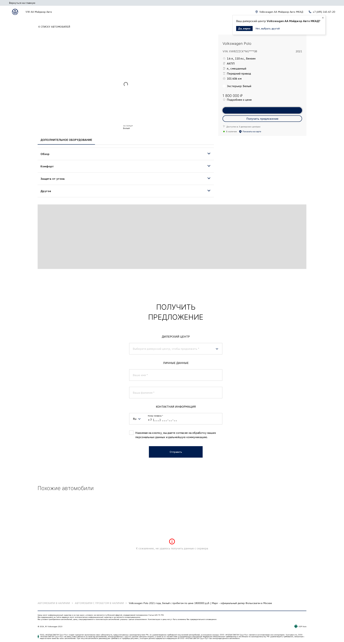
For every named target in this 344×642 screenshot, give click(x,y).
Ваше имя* (140, 375)
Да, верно (244, 28)
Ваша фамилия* (143, 392)
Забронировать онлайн (262, 110)
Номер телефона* (155, 416)
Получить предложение (262, 118)
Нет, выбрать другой (267, 28)
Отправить (176, 451)
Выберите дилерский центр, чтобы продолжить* (166, 348)
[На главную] (15, 12)
